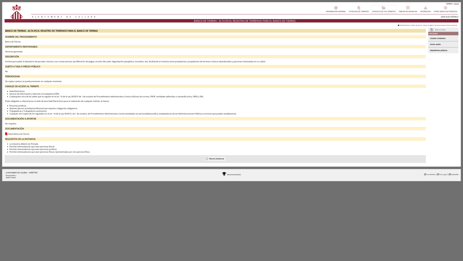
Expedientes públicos (438, 50)
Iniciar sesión (435, 44)
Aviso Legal (443, 174)
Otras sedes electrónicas (445, 11)
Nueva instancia (216, 159)
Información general (336, 11)
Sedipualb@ (454, 174)
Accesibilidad (430, 174)
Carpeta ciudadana (438, 38)
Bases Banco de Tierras (18, 133)
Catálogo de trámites (359, 11)
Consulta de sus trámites (384, 11)
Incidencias (425, 11)
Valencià (456, 4)
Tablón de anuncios (408, 11)
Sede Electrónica (405, 25)
